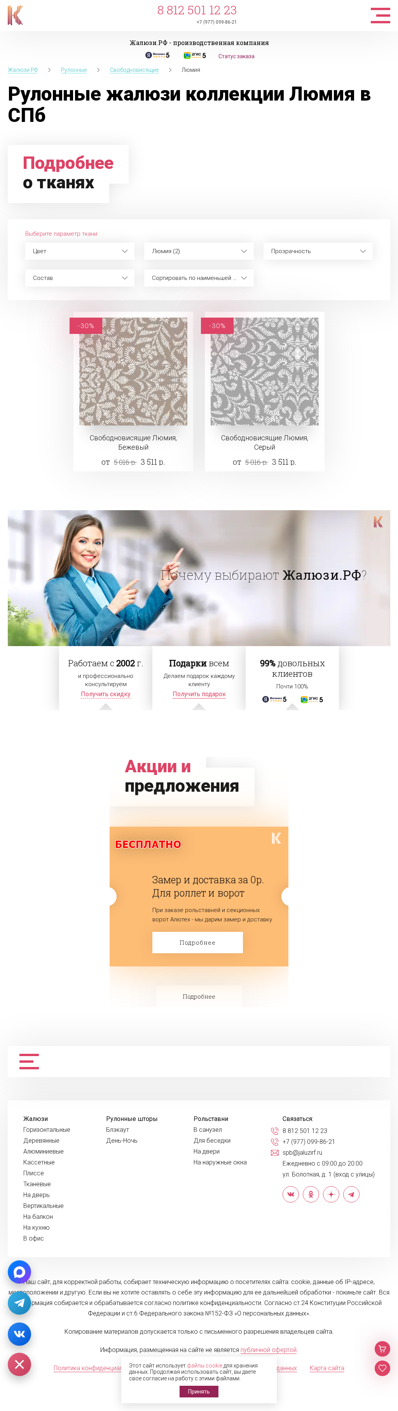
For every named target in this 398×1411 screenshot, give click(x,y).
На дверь (36, 1195)
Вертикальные (43, 1206)
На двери (207, 1152)
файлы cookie (204, 1365)
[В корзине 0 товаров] (382, 1349)
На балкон (38, 1217)
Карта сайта (327, 1368)
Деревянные (41, 1141)
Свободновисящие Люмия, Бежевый (133, 442)
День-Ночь (122, 1141)
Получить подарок (199, 694)
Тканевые (37, 1184)
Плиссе (33, 1173)
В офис (33, 1238)
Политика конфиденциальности (98, 1368)
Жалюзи (35, 1119)
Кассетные (39, 1162)
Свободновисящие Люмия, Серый (264, 442)
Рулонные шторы (132, 1119)
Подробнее (198, 942)
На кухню (36, 1228)
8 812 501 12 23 (197, 10)
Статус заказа (236, 56)
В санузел (208, 1130)
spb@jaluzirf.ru (302, 1153)
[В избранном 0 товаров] (382, 1368)
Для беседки (212, 1141)
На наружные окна (220, 1162)
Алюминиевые (43, 1152)
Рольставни (211, 1119)
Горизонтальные (46, 1130)
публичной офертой (269, 1350)
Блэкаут (117, 1130)
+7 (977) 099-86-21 (217, 22)
